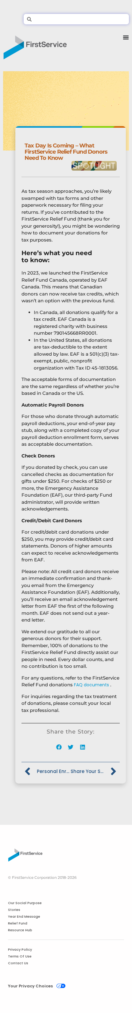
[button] (58, 747)
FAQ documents (91, 685)
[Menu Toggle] (126, 45)
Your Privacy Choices (30, 986)
